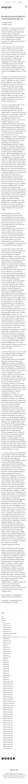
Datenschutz (20, 773)
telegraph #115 (6, 655)
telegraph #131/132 (7, 635)
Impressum (19, 2)
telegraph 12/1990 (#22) (8, 709)
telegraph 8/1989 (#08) (8, 735)
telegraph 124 (6, 645)
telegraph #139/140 (7, 625)
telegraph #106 (6, 670)
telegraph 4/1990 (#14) (7, 724)
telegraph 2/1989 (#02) (8, 746)
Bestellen (3, 620)
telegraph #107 (6, 668)
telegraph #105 (6, 671)
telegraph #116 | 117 (7, 653)
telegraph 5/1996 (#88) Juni (9, 701)
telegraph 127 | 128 (7, 642)
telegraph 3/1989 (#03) (8, 744)
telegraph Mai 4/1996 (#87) (9, 703)
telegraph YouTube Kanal (11, 759)
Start (2, 616)
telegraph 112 (5, 658)
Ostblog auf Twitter (5, 759)
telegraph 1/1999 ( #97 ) (8, 684)
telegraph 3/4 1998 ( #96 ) (8, 686)
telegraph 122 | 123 (7, 647)
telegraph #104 (6, 673)
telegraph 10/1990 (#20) (8, 712)
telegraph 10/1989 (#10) (8, 731)
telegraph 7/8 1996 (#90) (8, 698)
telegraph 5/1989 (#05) (8, 740)
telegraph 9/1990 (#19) (7, 714)
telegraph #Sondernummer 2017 (9, 633)
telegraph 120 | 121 (6, 649)
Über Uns (8, 2)
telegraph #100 (6, 679)
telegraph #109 (6, 664)
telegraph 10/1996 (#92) (8, 694)
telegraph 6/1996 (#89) (8, 699)
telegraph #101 (6, 677)
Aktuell (2, 618)
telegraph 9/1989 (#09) (8, 733)
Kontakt (13, 2)
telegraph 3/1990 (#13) (7, 726)
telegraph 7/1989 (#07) (8, 737)
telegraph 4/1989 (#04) (8, 742)
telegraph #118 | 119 (7, 651)
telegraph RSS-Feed (14, 759)
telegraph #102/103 (7, 675)
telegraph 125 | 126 (7, 644)
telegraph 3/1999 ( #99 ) (8, 681)
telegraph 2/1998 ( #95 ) (8, 688)
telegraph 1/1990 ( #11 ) (7, 729)
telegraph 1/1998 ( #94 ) (8, 690)
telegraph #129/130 (7, 640)
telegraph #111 (6, 660)
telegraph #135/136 (7, 629)
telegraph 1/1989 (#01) (7, 748)
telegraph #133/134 (7, 631)
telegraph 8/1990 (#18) (8, 716)
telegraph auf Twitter (8, 759)
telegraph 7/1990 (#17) (7, 718)
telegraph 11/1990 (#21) (7, 711)
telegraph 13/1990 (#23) (8, 707)
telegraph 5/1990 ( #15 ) (8, 722)
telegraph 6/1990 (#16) (7, 720)
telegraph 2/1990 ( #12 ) (8, 727)
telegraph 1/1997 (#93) (7, 692)
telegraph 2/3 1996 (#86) (8, 705)
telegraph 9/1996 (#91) (7, 696)
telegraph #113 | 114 (7, 657)
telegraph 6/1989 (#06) (8, 739)
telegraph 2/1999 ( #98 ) (8, 683)
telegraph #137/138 (7, 627)
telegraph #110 (6, 662)
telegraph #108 (6, 666)
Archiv (2, 622)
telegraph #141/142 (7, 623)
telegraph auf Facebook (3, 759)
